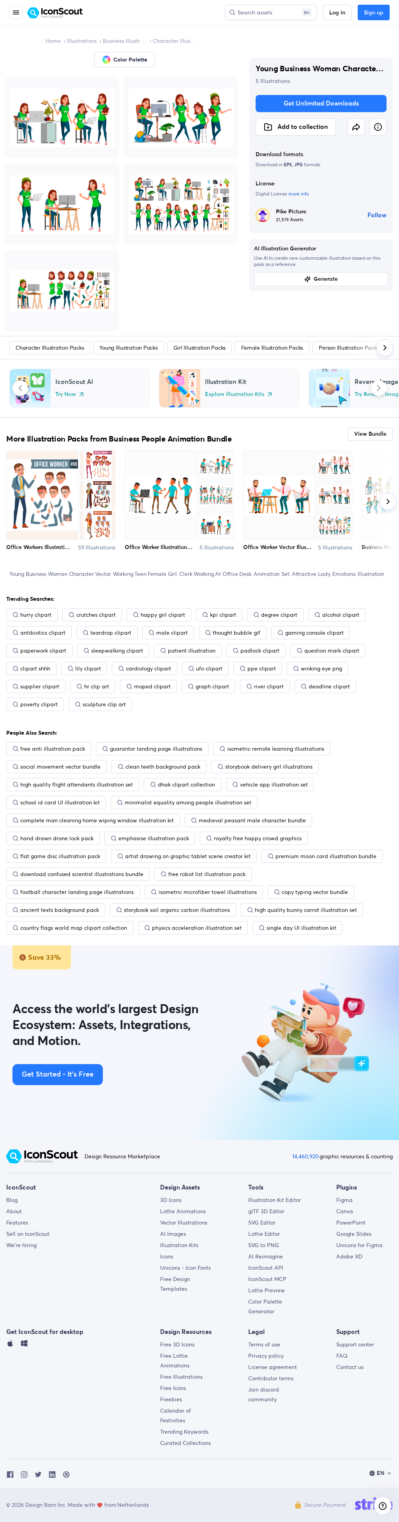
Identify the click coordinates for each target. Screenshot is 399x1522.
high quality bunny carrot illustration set (306, 909)
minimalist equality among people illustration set (188, 802)
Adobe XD (349, 1256)
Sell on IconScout (27, 1233)
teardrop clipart (110, 632)
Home (53, 40)
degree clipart (279, 614)
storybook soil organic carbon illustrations (177, 909)
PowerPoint (350, 1222)
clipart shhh (35, 668)
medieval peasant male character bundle (252, 820)
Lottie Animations (183, 1211)
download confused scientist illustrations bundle (81, 874)
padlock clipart (259, 650)
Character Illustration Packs (174, 40)
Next (379, 388)
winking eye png (321, 668)
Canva (344, 1211)
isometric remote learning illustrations (275, 748)
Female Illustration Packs (272, 347)
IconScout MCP (267, 1279)
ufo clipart (209, 668)
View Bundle (370, 434)
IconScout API (265, 1267)
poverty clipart (39, 704)
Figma (344, 1200)
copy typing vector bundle (315, 892)
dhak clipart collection (186, 784)
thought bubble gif (236, 632)
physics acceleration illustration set (197, 927)
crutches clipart (96, 614)
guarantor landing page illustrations (156, 748)
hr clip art (96, 686)
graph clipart (212, 686)
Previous (20, 388)
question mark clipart (331, 650)
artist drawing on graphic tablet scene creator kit (188, 856)
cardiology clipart (148, 668)
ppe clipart (261, 668)
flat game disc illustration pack (60, 856)
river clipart (269, 686)
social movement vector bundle (60, 766)
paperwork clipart (43, 650)
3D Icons (171, 1200)
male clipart (172, 632)
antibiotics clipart (42, 632)
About (14, 1211)
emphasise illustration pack (153, 838)
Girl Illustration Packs (199, 347)
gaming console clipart (314, 632)
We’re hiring (21, 1245)
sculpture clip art (104, 704)
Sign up (373, 13)
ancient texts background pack (59, 909)
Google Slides (353, 1233)
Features (17, 1222)
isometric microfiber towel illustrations (208, 892)
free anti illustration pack (52, 748)
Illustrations (82, 40)
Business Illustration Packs (125, 40)
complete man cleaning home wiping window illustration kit (97, 820)
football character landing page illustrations (77, 892)
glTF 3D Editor (266, 1211)
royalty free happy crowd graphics (258, 838)
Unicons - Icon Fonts (185, 1267)
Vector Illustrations (183, 1222)
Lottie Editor (264, 1233)
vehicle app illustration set (274, 784)
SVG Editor (261, 1222)
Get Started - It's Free (58, 1074)
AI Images (173, 1233)
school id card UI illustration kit (60, 802)
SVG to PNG (263, 1245)
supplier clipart (39, 686)
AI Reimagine (265, 1256)
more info (298, 194)
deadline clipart (329, 686)
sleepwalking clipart (117, 650)
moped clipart (152, 686)
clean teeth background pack (162, 766)
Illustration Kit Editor (274, 1200)
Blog (12, 1200)
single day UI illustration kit (301, 927)
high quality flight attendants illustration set (76, 784)
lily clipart (88, 668)
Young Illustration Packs (128, 347)
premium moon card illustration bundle (325, 856)
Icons (166, 1256)
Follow (377, 215)
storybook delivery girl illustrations (268, 766)
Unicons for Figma (359, 1245)
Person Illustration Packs (349, 347)
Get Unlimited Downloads (321, 103)
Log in (337, 13)
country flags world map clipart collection (73, 927)
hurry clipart (35, 614)
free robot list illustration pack (206, 874)
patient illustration (191, 650)
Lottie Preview (266, 1290)
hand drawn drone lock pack (57, 838)
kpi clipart (223, 614)
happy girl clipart (163, 614)
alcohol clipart (340, 614)
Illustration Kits (179, 1245)
